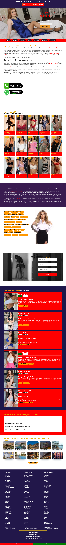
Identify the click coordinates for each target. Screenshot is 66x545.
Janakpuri (26, 491)
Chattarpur (7, 477)
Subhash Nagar (8, 524)
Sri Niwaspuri (46, 497)
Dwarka (6, 502)
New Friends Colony (23, 363)
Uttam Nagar (27, 490)
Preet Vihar (26, 512)
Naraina (26, 516)
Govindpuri (7, 492)
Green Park (7, 476)
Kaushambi (26, 476)
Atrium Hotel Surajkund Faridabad (51, 528)
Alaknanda (26, 518)
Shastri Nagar (47, 498)
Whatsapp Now (38, 4)
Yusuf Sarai (46, 503)
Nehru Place (7, 503)
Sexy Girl (26, 305)
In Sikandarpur (27, 508)
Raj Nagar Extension (48, 524)
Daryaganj (26, 502)
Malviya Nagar (27, 482)
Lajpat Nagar (8, 511)
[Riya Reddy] (11, 340)
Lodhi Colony (46, 502)
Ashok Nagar (7, 497)
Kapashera (26, 487)
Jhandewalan (27, 524)
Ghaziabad (44, 40)
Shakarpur (46, 490)
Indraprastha (27, 498)
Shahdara (7, 498)
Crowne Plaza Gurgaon (10, 528)
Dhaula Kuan (27, 481)
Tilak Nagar (26, 492)
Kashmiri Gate (27, 495)
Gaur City (46, 519)
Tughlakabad (8, 491)
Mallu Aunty (26, 325)
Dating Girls (26, 344)
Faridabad (36, 40)
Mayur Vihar (7, 518)
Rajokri (45, 487)
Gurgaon (22, 40)
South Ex (7, 507)
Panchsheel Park (47, 485)
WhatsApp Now (49, 543)
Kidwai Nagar (46, 475)
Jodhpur (45, 517)
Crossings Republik (48, 523)
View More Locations (33, 462)
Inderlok (26, 497)
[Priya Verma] (11, 301)
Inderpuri (26, 522)
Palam (45, 507)
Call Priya (16, 543)
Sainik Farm (46, 508)
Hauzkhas (7, 516)
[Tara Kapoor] (11, 359)
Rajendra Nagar (47, 486)
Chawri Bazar (27, 521)
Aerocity (7, 482)
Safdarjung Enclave (9, 487)
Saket (6, 500)
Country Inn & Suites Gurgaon (30, 528)
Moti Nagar (46, 482)
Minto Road (46, 480)
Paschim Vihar (8, 527)
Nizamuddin (7, 480)
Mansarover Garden (48, 477)
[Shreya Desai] (11, 398)
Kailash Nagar (27, 527)
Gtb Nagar (46, 513)
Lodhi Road (7, 485)
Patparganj (7, 496)
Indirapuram (26, 480)
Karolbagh (7, 501)
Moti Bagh (46, 481)
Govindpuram (46, 521)
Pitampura (7, 517)
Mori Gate (46, 511)
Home (8, 40)
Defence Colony (8, 513)
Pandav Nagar (27, 511)
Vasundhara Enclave (28, 475)
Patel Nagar (26, 513)
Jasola (25, 523)
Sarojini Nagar (27, 506)
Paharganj (7, 519)
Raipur (20, 325)
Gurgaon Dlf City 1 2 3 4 (29, 501)
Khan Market (7, 486)
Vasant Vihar (46, 495)
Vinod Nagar (7, 522)
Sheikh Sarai (46, 491)
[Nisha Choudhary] (11, 320)
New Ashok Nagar (8, 521)
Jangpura (7, 475)
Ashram (20, 344)
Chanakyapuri (8, 508)
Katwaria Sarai (8, 481)
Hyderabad (53, 40)
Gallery (15, 40)
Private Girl (30, 402)
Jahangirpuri (46, 500)
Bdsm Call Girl (26, 383)
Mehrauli (26, 485)
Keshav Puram (46, 512)
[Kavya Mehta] (11, 378)
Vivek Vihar (7, 523)
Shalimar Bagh (27, 500)
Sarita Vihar (26, 503)
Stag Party (31, 363)
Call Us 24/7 (27, 4)
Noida (29, 40)
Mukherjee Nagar (22, 402)
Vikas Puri (26, 486)
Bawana (45, 501)
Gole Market (46, 516)
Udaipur (20, 305)
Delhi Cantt (46, 506)
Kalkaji (25, 507)
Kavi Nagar (46, 522)
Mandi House (46, 476)
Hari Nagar (26, 477)
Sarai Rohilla (27, 496)
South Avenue (46, 492)
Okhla (20, 383)
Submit (47, 274)
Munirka (6, 512)
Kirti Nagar (26, 517)
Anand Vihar (7, 495)
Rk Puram (7, 490)
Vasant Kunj (7, 506)
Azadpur (26, 519)
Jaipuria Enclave (47, 527)
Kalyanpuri (46, 496)
